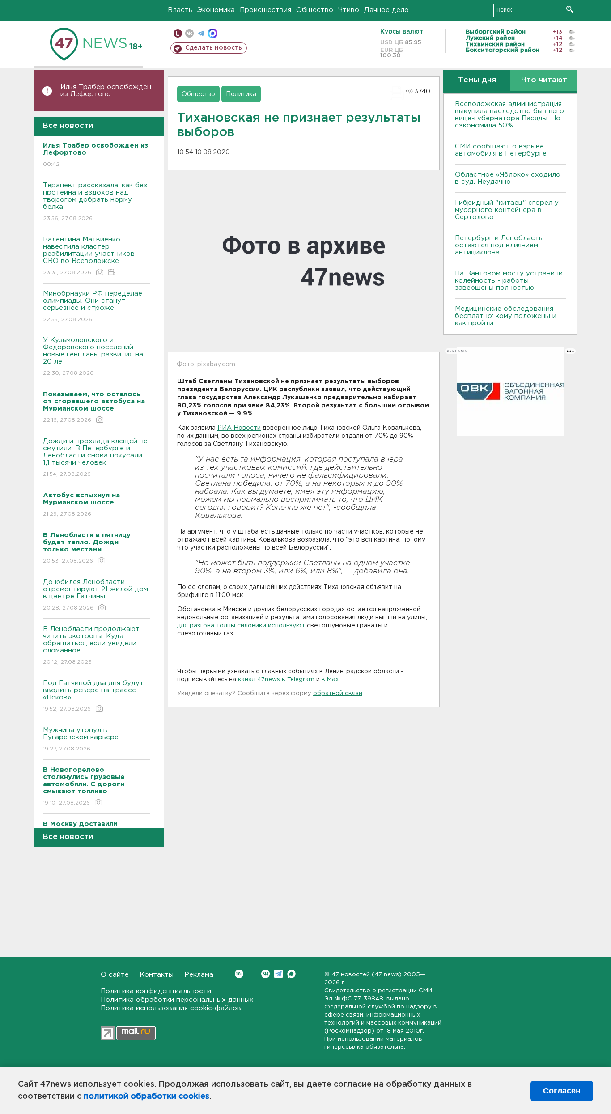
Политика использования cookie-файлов (171, 1008)
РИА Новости (239, 428)
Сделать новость (213, 48)
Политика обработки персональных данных (177, 1000)
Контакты (157, 975)
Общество (314, 10)
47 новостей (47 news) (366, 974)
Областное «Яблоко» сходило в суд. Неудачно (507, 178)
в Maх (330, 679)
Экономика (216, 10)
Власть (180, 10)
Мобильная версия (178, 33)
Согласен (562, 1090)
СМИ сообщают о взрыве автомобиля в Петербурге (501, 150)
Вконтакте (265, 974)
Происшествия (265, 10)
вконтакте (189, 33)
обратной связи (337, 693)
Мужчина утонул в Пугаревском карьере (82, 739)
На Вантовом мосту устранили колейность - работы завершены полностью (509, 281)
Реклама (198, 975)
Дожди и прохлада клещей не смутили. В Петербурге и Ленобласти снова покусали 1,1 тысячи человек (95, 457)
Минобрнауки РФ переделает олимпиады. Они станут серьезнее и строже (94, 306)
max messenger (212, 33)
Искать (569, 9)
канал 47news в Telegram (276, 679)
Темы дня (477, 80)
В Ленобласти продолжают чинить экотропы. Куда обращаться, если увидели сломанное (91, 645)
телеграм (201, 33)
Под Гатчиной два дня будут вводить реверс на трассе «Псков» (93, 696)
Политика (241, 94)
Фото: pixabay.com (206, 364)
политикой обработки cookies (146, 1096)
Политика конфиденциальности (156, 991)
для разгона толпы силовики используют (241, 625)
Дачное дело (386, 10)
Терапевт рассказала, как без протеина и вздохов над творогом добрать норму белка (95, 201)
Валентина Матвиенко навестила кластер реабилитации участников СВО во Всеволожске (89, 256)
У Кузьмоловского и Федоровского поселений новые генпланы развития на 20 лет (93, 356)
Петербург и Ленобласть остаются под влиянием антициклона (499, 245)
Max (291, 974)
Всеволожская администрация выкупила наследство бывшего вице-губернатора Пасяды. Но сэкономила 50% (509, 114)
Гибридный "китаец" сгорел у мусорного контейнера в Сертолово (507, 210)
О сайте (115, 975)
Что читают (544, 80)
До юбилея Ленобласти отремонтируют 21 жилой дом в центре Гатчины (95, 594)
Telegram (278, 974)
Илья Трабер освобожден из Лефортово (105, 90)
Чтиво (348, 10)
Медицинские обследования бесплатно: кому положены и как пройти (505, 316)
